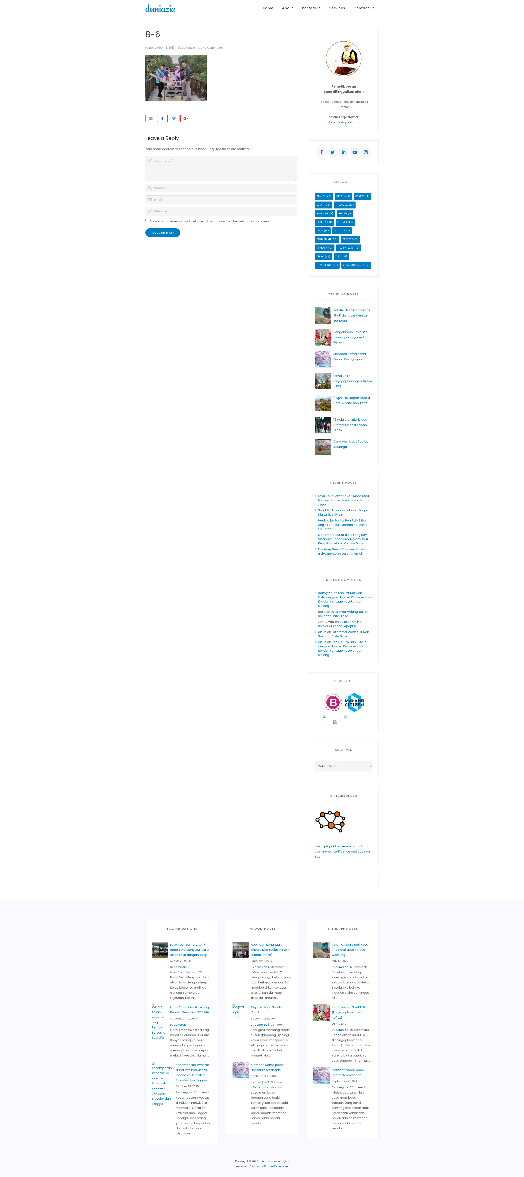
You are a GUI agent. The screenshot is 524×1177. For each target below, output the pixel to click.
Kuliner (342, 222)
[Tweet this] (174, 118)
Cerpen (341, 196)
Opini (320, 230)
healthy (321, 222)
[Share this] (162, 118)
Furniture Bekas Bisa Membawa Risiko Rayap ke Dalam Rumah (341, 551)
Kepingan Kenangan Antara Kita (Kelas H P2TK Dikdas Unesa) (270, 949)
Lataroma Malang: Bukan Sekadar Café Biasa (343, 613)
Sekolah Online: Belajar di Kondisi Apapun (340, 623)
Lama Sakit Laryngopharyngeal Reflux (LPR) (352, 381)
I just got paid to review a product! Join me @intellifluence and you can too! (342, 851)
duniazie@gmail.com (344, 122)
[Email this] (150, 118)
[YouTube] (355, 152)
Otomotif (340, 230)
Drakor (360, 196)
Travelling (324, 265)
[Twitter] (333, 152)
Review (321, 247)
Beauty (321, 196)
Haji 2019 (323, 213)
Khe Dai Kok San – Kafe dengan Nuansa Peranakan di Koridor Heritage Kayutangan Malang (344, 599)
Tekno (320, 256)
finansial (341, 204)
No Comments (213, 48)
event (320, 204)
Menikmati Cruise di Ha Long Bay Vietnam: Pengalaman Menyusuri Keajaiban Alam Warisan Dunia (343, 539)
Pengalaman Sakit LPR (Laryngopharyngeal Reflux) (350, 337)
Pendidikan (324, 239)
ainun (322, 632)
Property (348, 239)
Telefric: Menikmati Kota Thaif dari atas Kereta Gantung (351, 315)
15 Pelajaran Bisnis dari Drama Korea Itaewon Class (350, 424)
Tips (338, 256)
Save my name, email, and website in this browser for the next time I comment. (210, 221)
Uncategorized (353, 265)
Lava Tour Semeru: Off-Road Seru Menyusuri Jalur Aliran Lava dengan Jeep (344, 500)
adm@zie (188, 48)
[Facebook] (321, 152)
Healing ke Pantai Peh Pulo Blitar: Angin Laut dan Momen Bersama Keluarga (342, 524)
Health (342, 213)
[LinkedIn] (344, 152)
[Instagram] (366, 152)
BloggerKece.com (275, 1166)
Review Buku (346, 247)
